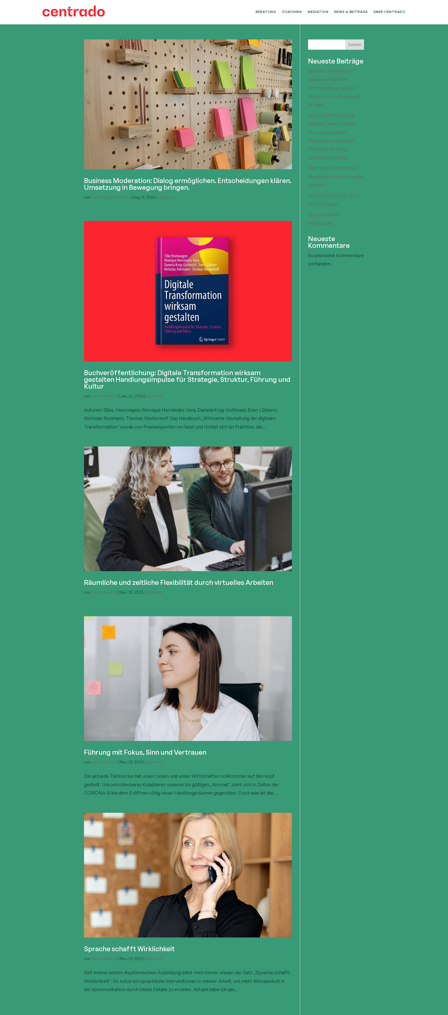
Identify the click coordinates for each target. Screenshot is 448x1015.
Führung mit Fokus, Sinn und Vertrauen (145, 752)
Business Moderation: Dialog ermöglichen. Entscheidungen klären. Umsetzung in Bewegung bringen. (187, 183)
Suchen (354, 44)
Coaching (292, 12)
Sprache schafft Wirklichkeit (129, 948)
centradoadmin (104, 396)
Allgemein (165, 197)
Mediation (318, 12)
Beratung (266, 12)
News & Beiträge (351, 12)
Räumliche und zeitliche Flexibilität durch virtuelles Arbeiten (178, 582)
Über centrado (389, 12)
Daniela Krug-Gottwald (110, 197)
